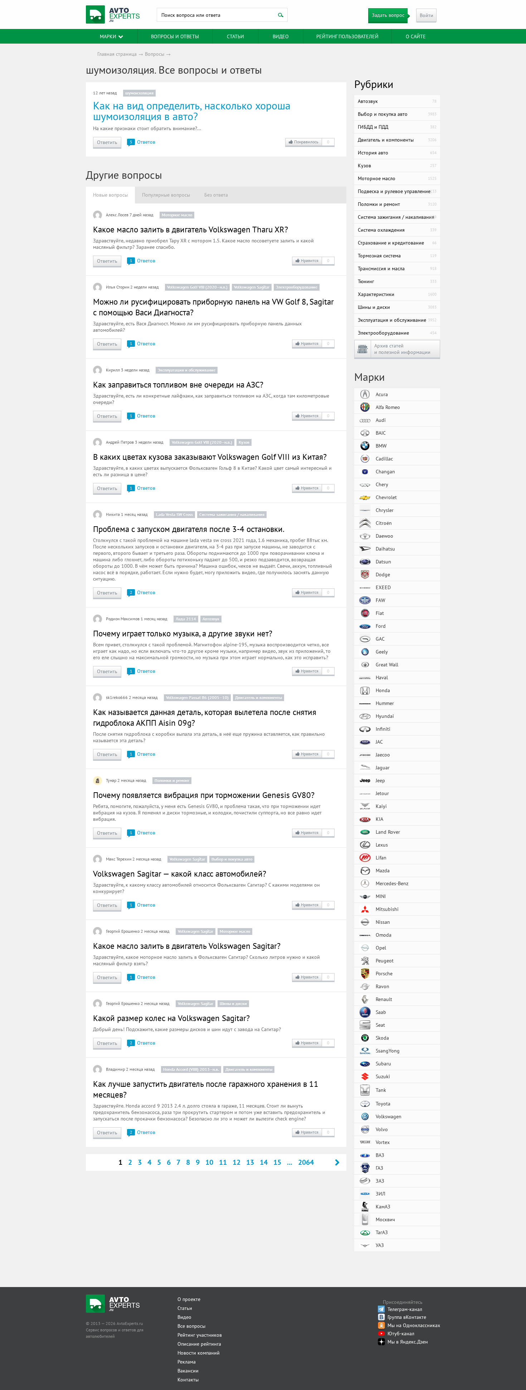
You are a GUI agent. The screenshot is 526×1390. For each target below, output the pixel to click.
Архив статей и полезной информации (402, 348)
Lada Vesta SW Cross (174, 514)
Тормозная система (397, 255)
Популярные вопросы (166, 195)
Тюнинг (397, 281)
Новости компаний (198, 1353)
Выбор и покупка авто (231, 859)
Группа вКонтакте (407, 1317)
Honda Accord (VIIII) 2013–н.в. (191, 1069)
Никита (113, 514)
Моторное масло (177, 214)
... (289, 1162)
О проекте (188, 1299)
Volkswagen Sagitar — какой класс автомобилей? (179, 873)
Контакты (188, 1379)
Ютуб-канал (401, 1333)
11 (223, 1162)
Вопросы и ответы (175, 36)
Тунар (111, 780)
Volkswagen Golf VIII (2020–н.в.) (197, 287)
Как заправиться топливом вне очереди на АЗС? (178, 384)
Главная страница (117, 54)
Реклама (186, 1362)
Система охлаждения (397, 230)
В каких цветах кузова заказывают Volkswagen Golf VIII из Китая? (210, 457)
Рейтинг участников (199, 1335)
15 (277, 1162)
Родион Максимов (123, 618)
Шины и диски (233, 1003)
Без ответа (216, 195)
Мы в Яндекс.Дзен (408, 1342)
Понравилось (312, 141)
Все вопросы (191, 1326)
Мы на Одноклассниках (414, 1325)
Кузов (244, 442)
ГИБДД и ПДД (397, 127)
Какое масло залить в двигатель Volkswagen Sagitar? (187, 946)
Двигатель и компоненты (258, 697)
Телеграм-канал (405, 1309)
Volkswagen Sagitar (251, 287)
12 (236, 1162)
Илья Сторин (117, 287)
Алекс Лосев (117, 214)
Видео (281, 36)
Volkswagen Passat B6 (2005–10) (197, 697)
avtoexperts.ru (113, 14)
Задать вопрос (388, 15)
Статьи (184, 1308)
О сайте (416, 36)
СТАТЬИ (235, 36)
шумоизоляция (139, 92)
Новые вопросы (110, 195)
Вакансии (188, 1370)
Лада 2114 (186, 618)
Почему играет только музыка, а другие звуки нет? (182, 633)
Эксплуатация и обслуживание (186, 370)
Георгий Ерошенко (123, 931)
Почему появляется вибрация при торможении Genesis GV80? (204, 795)
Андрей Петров (120, 442)
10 (209, 1162)
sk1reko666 (117, 697)
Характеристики (397, 294)
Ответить (107, 142)
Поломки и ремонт (172, 780)
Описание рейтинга (199, 1344)
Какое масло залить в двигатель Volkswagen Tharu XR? (190, 229)
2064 (306, 1162)
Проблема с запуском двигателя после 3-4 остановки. (188, 529)
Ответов (142, 142)
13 (250, 1162)
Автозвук (211, 618)
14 (264, 1162)
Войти (426, 15)
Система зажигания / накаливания (231, 514)
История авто (397, 152)
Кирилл (113, 370)
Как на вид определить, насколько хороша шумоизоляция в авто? (192, 110)
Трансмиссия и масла (397, 268)
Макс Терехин (118, 859)
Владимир (115, 1069)
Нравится (315, 260)
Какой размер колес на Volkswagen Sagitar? (171, 1018)
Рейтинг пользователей (347, 36)
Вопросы (154, 54)
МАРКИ (108, 36)
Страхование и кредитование (397, 243)
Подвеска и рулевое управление (397, 191)
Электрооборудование (296, 287)
